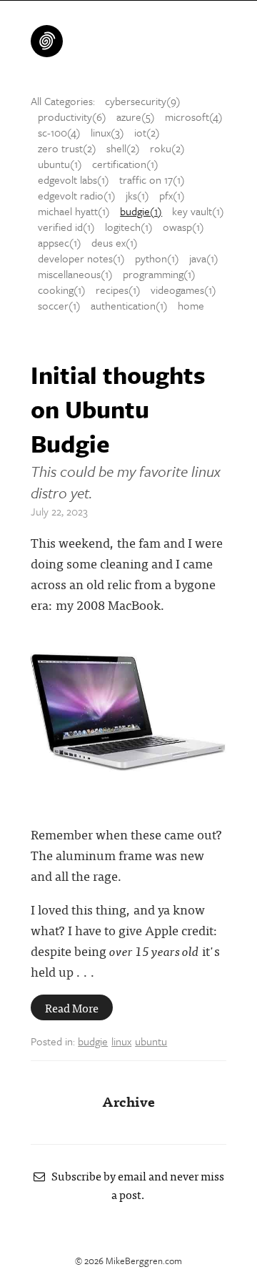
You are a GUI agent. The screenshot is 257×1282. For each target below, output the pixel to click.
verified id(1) (66, 227)
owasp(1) (183, 227)
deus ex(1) (114, 242)
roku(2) (167, 148)
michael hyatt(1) (74, 211)
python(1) (157, 258)
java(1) (203, 258)
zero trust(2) (67, 148)
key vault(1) (198, 211)
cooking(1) (62, 289)
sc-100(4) (59, 132)
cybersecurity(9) (143, 101)
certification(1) (125, 164)
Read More (72, 1007)
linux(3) (107, 132)
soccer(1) (59, 305)
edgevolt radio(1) (77, 195)
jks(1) (137, 195)
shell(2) (123, 148)
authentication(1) (129, 305)
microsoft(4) (194, 116)
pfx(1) (172, 195)
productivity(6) (72, 116)
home (191, 305)
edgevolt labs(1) (73, 179)
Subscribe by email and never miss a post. (134, 1184)
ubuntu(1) (60, 164)
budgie (93, 1041)
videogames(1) (183, 289)
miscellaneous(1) (75, 274)
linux (121, 1041)
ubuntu (151, 1041)
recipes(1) (118, 289)
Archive (128, 1101)
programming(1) (159, 274)
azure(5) (135, 116)
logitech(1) (129, 227)
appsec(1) (59, 242)
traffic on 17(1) (152, 179)
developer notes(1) (81, 258)
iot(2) (147, 132)
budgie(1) (141, 211)
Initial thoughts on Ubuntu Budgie (118, 409)
